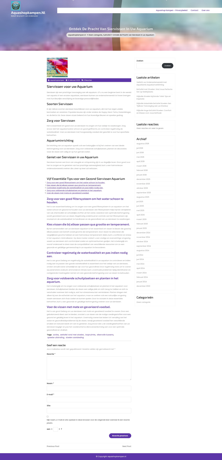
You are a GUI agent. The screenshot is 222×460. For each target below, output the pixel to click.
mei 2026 (140, 157)
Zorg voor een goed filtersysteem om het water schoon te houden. (76, 182)
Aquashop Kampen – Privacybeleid (171, 10)
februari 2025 (142, 223)
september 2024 (144, 246)
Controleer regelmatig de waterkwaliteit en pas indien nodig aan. (75, 188)
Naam (50, 383)
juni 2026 (140, 152)
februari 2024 (142, 277)
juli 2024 (140, 255)
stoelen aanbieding (75, 337)
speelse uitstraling (55, 337)
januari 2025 (142, 228)
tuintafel (107, 35)
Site (48, 405)
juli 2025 (140, 201)
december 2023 (143, 286)
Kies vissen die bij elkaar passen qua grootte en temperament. (74, 185)
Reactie (51, 354)
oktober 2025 (142, 188)
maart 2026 (141, 166)
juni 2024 (140, 259)
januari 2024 (142, 281)
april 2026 (141, 161)
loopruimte (90, 334)
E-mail (50, 394)
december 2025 (143, 179)
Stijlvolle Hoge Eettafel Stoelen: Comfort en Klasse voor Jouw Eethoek (154, 111)
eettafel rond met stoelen (72, 334)
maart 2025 (141, 219)
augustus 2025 (143, 197)
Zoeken (140, 61)
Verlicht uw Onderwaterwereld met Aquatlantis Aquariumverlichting (152, 83)
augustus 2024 (143, 250)
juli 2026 (140, 148)
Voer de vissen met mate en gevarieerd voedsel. (68, 193)
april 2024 (141, 268)
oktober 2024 (142, 241)
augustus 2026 (143, 143)
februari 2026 (142, 170)
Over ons (206, 10)
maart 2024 (141, 273)
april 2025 (141, 215)
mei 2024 (140, 264)
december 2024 (143, 232)
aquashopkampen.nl (28, 12)
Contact (194, 10)
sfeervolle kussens (105, 334)
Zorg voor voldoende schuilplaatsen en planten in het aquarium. (74, 190)
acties (56, 334)
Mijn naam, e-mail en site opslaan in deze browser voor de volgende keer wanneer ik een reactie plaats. (88, 421)
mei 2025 (140, 210)
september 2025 (144, 192)
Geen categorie (95, 35)
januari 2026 (142, 175)
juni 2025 (140, 206)
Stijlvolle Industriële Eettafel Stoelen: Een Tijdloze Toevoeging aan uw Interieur (154, 104)
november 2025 (143, 183)
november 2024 (143, 237)
